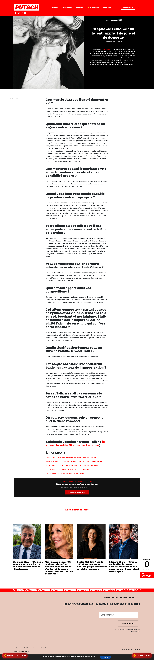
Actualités (67, 7)
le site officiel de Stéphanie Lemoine (75, 443)
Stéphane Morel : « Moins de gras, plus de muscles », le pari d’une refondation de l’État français (28, 565)
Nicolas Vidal (13, 98)
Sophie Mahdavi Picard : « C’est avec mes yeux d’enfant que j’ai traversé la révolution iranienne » (92, 565)
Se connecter (128, 7)
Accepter (105, 657)
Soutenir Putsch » (142, 655)
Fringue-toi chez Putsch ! (15, 655)
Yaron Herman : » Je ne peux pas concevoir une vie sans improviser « (72, 457)
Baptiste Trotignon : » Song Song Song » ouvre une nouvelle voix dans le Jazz (74, 461)
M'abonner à (147, 574)
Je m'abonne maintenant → (77, 492)
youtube (131, 597)
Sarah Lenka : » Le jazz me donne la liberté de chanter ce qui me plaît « (72, 466)
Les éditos (79, 7)
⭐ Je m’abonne (93, 7)
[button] (139, 7)
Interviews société (113, 20)
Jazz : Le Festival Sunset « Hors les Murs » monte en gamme (68, 470)
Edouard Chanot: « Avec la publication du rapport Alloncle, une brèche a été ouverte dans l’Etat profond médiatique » (124, 567)
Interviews (54, 7)
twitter (115, 597)
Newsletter (107, 7)
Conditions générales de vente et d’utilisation (35, 648)
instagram (123, 597)
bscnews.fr (106, 49)
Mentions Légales (18, 648)
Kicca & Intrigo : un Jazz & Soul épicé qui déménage (65, 474)
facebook (107, 597)
